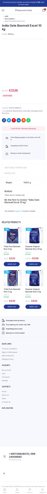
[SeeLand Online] (23, 10)
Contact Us (6, 402)
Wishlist (5, 381)
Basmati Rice (17, 111)
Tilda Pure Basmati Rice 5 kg (12, 247)
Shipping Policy (8, 359)
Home (6, 16)
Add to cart (12, 264)
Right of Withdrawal (9, 352)
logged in (18, 211)
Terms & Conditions (9, 349)
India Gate (26, 111)
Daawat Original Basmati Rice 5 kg (33, 290)
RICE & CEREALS (10, 19)
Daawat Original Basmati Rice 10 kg (33, 247)
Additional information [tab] (16, 167)
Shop (4, 398)
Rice (7, 113)
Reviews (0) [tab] (10, 173)
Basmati (9, 111)
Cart (3, 374)
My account (6, 370)
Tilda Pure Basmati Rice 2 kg (12, 290)
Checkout (5, 377)
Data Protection (8, 356)
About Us (5, 395)
